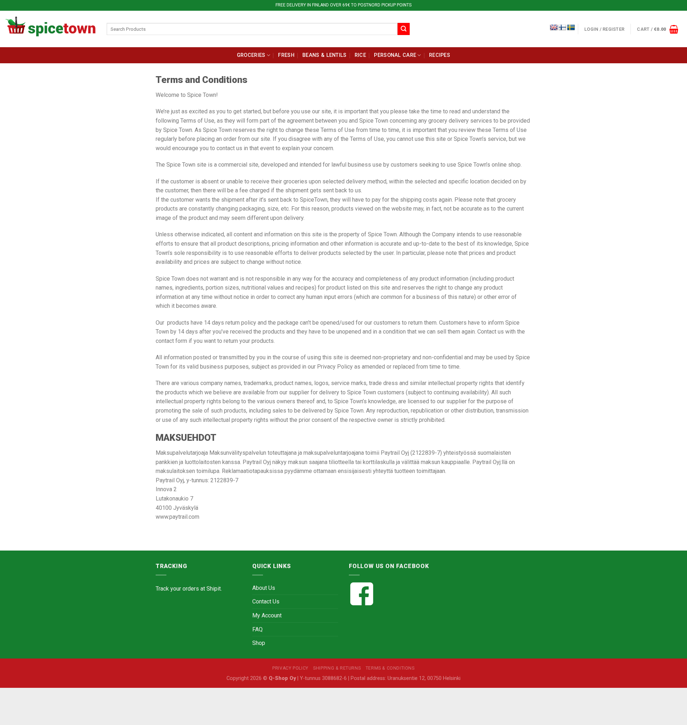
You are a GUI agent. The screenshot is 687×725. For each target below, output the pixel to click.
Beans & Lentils (324, 55)
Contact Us (265, 601)
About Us (263, 588)
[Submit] (404, 29)
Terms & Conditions (390, 668)
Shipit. (214, 588)
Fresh (286, 55)
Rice (360, 55)
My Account (267, 615)
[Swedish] (571, 27)
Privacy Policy (290, 668)
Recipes (439, 55)
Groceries (251, 55)
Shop (258, 643)
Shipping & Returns (337, 668)
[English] (554, 27)
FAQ (257, 629)
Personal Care (395, 55)
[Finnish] (562, 27)
